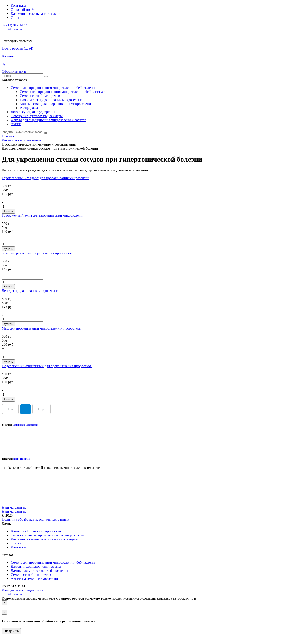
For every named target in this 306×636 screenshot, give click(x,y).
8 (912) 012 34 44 (14, 25)
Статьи (16, 17)
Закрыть (11, 631)
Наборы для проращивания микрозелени (51, 100)
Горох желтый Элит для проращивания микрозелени (42, 215)
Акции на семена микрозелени (34, 578)
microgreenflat (21, 458)
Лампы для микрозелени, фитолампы (39, 570)
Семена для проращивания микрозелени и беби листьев (62, 92)
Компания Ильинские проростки (36, 531)
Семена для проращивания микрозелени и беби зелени (53, 562)
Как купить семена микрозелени (35, 13)
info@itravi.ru (12, 29)
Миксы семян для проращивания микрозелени (55, 104)
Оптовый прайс (23, 9)
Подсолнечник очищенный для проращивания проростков (47, 366)
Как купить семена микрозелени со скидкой (44, 539)
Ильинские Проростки (25, 424)
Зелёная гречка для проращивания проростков (37, 253)
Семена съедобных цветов (40, 96)
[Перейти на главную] (2, 33)
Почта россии (12, 48)
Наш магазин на (14, 507)
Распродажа (29, 108)
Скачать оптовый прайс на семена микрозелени (47, 535)
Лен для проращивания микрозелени (30, 291)
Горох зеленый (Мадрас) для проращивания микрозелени (45, 178)
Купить (8, 211)
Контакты (18, 5)
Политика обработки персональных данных (35, 519)
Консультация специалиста (22, 590)
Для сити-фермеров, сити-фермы (36, 566)
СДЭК (28, 48)
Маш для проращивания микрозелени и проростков (41, 328)
